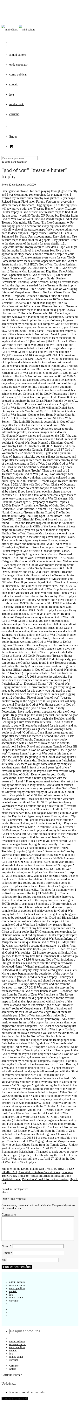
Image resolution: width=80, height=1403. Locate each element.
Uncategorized (20, 1189)
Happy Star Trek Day (43, 1168)
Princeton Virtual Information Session (41, 1175)
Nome (6, 1246)
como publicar (18, 74)
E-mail (7, 1253)
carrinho (14, 114)
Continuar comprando (15, 1398)
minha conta (16, 104)
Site (4, 1259)
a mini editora (17, 54)
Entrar (13, 136)
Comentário (9, 1214)
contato (13, 84)
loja (11, 94)
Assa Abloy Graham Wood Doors (39, 1172)
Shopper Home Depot (15, 1168)
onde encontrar (18, 64)
